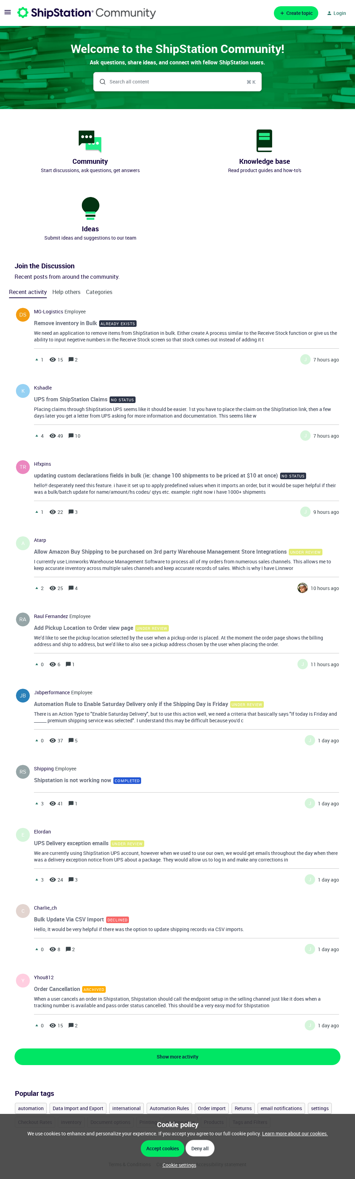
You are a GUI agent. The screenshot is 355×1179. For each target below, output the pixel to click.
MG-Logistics (48, 311)
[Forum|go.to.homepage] (86, 13)
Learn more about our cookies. (295, 1133)
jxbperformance (52, 692)
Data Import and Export (78, 1108)
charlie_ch (45, 907)
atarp (40, 540)
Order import (212, 1108)
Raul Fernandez (51, 616)
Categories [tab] (99, 292)
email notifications (281, 1108)
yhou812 (44, 977)
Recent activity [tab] (28, 292)
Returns (243, 1108)
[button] (177, 1165)
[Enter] (99, 81)
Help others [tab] (66, 292)
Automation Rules (169, 1108)
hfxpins (42, 464)
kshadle (43, 387)
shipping (44, 768)
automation (31, 1108)
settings (320, 1108)
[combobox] (177, 81)
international (126, 1108)
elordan (42, 831)
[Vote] (37, 359)
